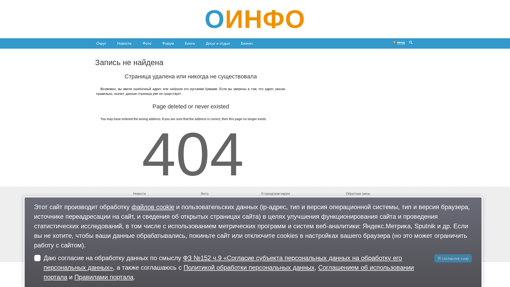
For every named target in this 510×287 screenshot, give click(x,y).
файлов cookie (152, 206)
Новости (124, 43)
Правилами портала (103, 277)
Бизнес (247, 43)
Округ (101, 43)
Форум (168, 43)
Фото (147, 43)
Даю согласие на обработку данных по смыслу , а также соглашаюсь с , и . (229, 267)
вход (401, 42)
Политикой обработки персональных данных (249, 267)
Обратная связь (358, 194)
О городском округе (275, 194)
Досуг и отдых (218, 43)
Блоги (190, 43)
